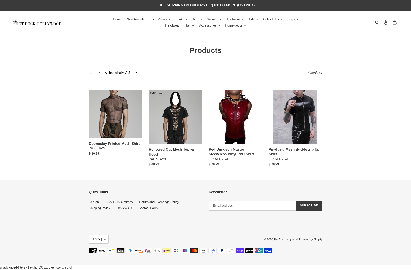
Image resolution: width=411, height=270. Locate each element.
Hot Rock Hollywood (286, 239)
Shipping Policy (99, 208)
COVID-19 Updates (119, 202)
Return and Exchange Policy (159, 202)
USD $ (97, 239)
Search (94, 202)
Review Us (124, 208)
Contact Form (148, 208)
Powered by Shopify (310, 239)
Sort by (94, 72)
